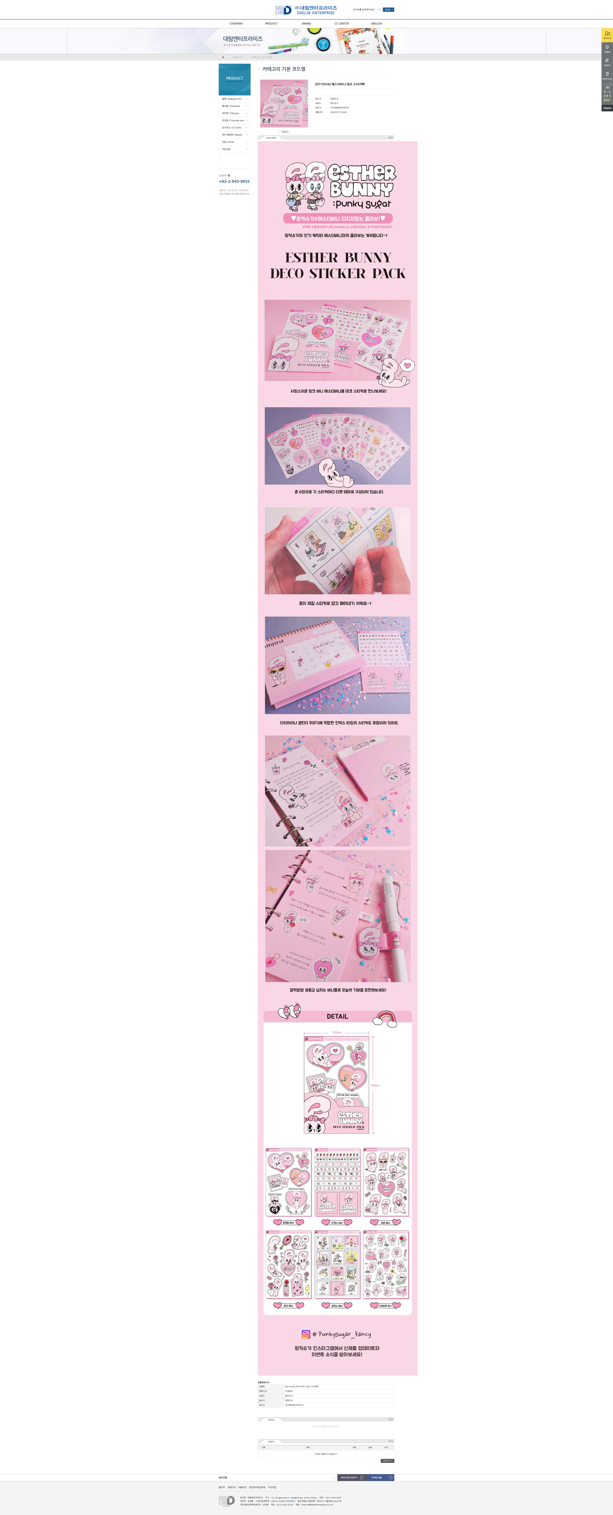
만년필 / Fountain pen (233, 120)
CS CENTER (341, 23)
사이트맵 (272, 1487)
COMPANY (236, 23)
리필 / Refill (228, 142)
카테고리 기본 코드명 (262, 57)
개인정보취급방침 (257, 1487)
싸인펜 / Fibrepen (230, 113)
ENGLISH (376, 23)
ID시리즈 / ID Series (231, 128)
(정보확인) (290, 1501)
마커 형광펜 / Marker (232, 135)
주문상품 (226, 149)
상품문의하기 (387, 1461)
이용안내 (231, 1487)
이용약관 (242, 1487)
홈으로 (222, 1487)
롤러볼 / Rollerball (231, 106)
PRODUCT (271, 23)
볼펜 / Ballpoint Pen (232, 99)
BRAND (306, 23)
